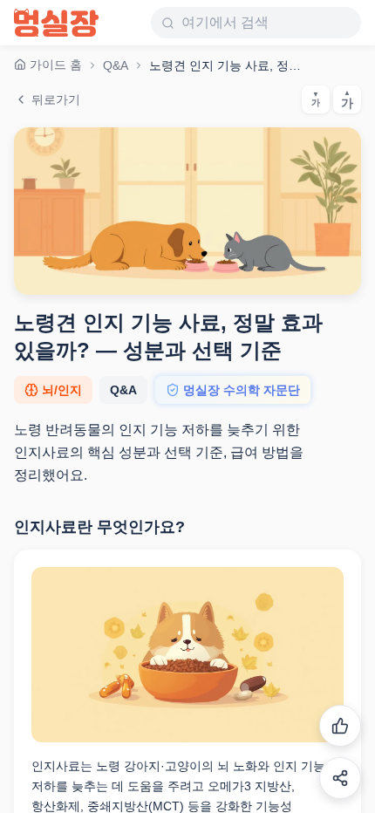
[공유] (340, 778)
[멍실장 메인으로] (56, 23)
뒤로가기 (55, 99)
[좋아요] (340, 726)
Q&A (115, 65)
